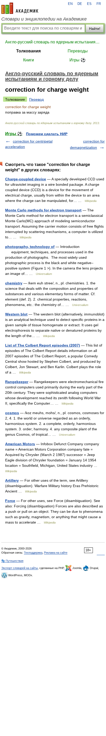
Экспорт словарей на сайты (19, 568)
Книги (28, 60)
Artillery (12, 480)
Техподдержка (33, 552)
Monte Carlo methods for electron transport (43, 210)
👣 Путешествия (12, 560)
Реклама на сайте (55, 552)
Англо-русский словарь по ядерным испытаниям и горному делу (53, 42)
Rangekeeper (16, 382)
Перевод (36, 99)
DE (79, 4)
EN (70, 4)
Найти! (94, 28)
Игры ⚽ (77, 60)
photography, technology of (30, 247)
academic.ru (19, 8)
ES (89, 4)
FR (98, 4)
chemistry (13, 283)
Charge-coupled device (25, 179)
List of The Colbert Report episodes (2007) (42, 345)
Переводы (78, 51)
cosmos (12, 413)
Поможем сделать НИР (46, 134)
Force (10, 501)
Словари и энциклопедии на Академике (44, 19)
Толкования (28, 51)
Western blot (16, 314)
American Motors (20, 444)
